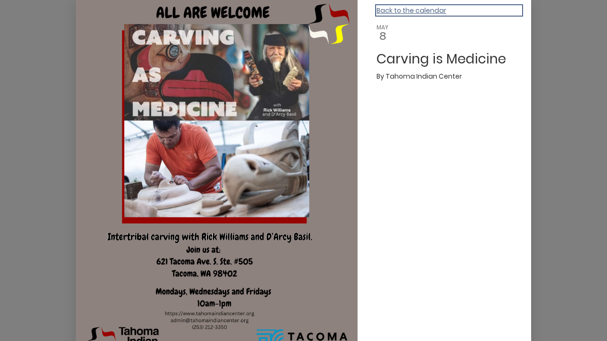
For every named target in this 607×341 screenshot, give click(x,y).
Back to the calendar (411, 10)
